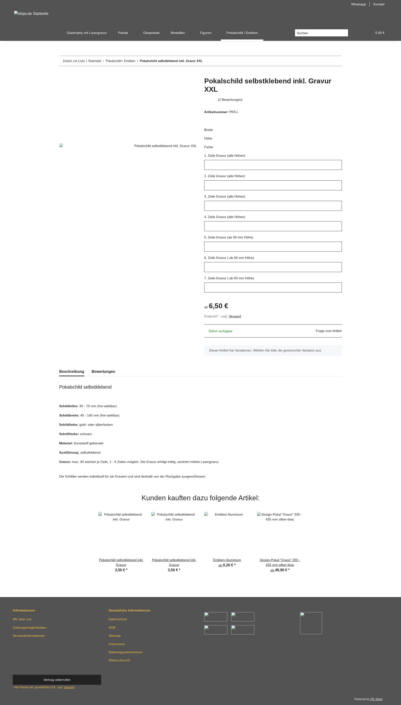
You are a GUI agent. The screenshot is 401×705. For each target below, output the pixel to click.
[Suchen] (344, 33)
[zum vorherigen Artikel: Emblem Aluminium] (327, 61)
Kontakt (379, 4)
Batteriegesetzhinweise (125, 652)
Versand (235, 316)
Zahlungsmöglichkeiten (30, 627)
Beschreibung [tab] (71, 372)
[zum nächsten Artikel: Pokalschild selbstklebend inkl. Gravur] (337, 61)
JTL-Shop (376, 699)
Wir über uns (22, 619)
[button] (357, 33)
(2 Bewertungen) (230, 99)
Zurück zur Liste (74, 61)
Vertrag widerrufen (57, 680)
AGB (112, 627)
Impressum (117, 644)
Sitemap (115, 635)
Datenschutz (118, 619)
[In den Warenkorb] (63, 74)
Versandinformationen (29, 635)
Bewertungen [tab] (103, 372)
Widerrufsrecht (119, 660)
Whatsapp (358, 4)
